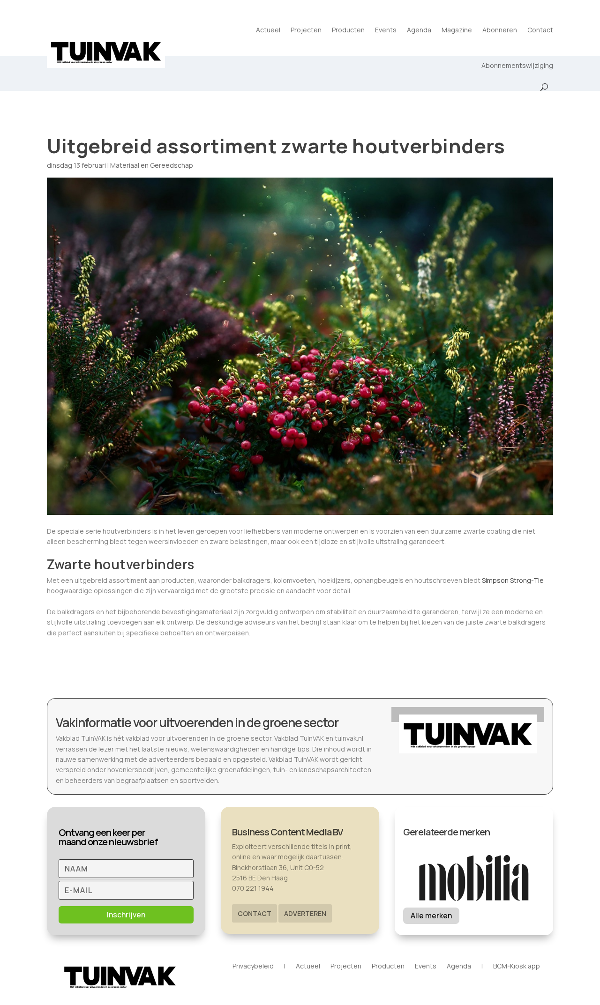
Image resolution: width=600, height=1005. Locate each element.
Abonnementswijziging (517, 65)
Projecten (306, 29)
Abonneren (499, 29)
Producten (348, 29)
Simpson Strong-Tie (513, 580)
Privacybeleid (253, 966)
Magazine (457, 29)
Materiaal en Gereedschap (151, 165)
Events (386, 29)
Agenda (419, 29)
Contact (540, 29)
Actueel (268, 29)
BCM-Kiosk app (516, 966)
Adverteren (305, 913)
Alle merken (431, 915)
